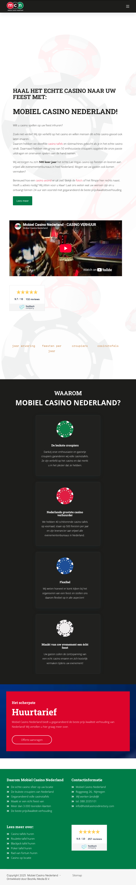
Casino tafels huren (22, 834)
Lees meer (22, 200)
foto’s (79, 180)
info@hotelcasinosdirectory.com (95, 806)
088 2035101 (88, 801)
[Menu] (127, 6)
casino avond (44, 180)
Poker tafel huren (21, 848)
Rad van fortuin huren (24, 853)
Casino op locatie (21, 857)
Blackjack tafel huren (23, 843)
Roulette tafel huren (23, 838)
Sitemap (77, 875)
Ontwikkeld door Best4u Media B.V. (28, 879)
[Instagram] (12, 763)
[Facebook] (19, 763)
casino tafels (55, 143)
